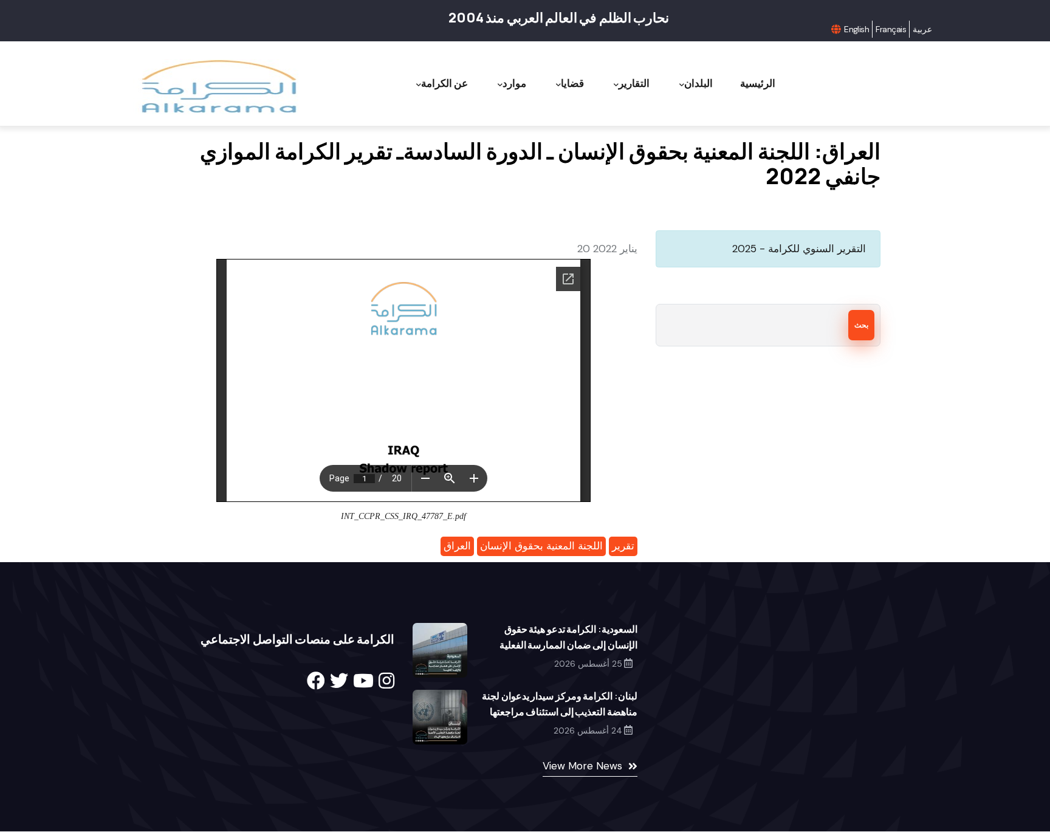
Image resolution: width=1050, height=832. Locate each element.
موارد (514, 83)
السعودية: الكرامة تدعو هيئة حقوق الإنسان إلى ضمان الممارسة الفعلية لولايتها (568, 644)
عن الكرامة (444, 83)
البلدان (698, 83)
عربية (922, 29)
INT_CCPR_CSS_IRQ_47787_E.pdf (403, 516)
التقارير (634, 83)
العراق (457, 545)
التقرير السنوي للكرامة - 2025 (799, 248)
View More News (582, 765)
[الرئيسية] (217, 87)
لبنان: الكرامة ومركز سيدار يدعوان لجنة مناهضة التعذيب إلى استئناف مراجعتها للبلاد (559, 711)
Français (891, 29)
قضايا (572, 83)
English (856, 29)
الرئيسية (757, 83)
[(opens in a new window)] (316, 681)
